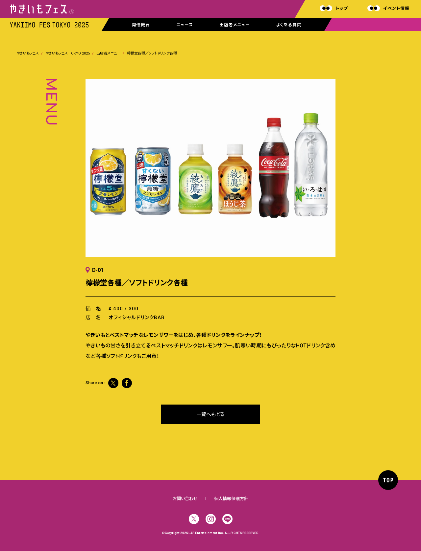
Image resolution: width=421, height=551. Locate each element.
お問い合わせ (185, 498)
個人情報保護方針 (231, 498)
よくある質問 (289, 24)
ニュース (184, 24)
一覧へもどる (210, 414)
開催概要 (141, 24)
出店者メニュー (234, 24)
